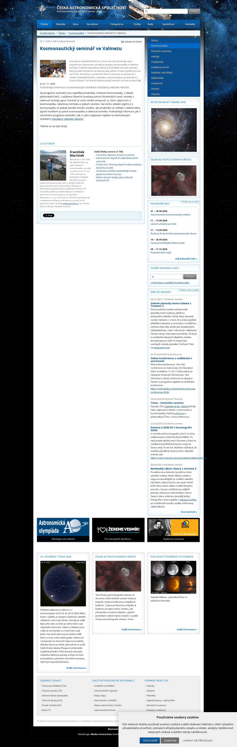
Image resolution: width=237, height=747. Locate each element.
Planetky (151, 695)
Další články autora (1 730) (108, 151)
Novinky (60, 24)
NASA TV (46, 710)
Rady (150, 24)
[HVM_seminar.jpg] (53, 76)
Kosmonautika (76, 33)
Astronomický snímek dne (168, 102)
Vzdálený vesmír (160, 67)
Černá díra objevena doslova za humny (115, 154)
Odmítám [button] (170, 740)
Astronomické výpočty (105, 690)
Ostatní (155, 88)
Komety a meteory (156, 710)
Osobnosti (157, 83)
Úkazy (154, 40)
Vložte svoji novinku (189, 290)
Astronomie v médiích (105, 700)
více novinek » (189, 511)
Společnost (168, 24)
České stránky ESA (51, 705)
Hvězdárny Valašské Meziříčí (113, 87)
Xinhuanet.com (162, 347)
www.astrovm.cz (70, 203)
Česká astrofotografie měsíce (171, 159)
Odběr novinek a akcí (165, 268)
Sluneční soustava (161, 51)
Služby (137, 24)
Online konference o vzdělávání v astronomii (171, 360)
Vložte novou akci (190, 201)
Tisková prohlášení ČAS (54, 685)
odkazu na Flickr (188, 499)
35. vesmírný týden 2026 (55, 556)
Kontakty (190, 24)
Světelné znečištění (161, 72)
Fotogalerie (116, 24)
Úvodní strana (47, 33)
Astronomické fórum (105, 710)
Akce (75, 24)
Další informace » (77, 667)
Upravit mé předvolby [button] (198, 740)
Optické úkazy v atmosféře (161, 700)
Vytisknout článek (133, 41)
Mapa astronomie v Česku (108, 705)
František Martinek (66, 41)
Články (44, 24)
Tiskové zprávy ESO (52, 700)
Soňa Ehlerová (175, 354)
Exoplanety (157, 61)
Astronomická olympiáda (55, 695)
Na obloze (92, 24)
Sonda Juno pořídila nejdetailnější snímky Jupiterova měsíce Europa (116, 172)
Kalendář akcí (160, 203)
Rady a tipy (100, 695)
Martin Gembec (175, 299)
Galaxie (151, 690)
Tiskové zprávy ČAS (52, 690)
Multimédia (157, 78)
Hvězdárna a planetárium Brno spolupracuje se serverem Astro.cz (115, 721)
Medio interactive (101, 734)
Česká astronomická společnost (61, 721)
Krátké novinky (161, 292)
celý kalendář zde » (186, 258)
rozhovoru (179, 413)
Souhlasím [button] (150, 740)
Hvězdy (155, 56)
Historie (155, 94)
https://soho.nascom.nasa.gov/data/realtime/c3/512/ (178, 457)
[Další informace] (63, 584)
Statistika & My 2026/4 (176, 406)
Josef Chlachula (175, 399)
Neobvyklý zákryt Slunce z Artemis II (173, 468)
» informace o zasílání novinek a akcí (170, 282)
